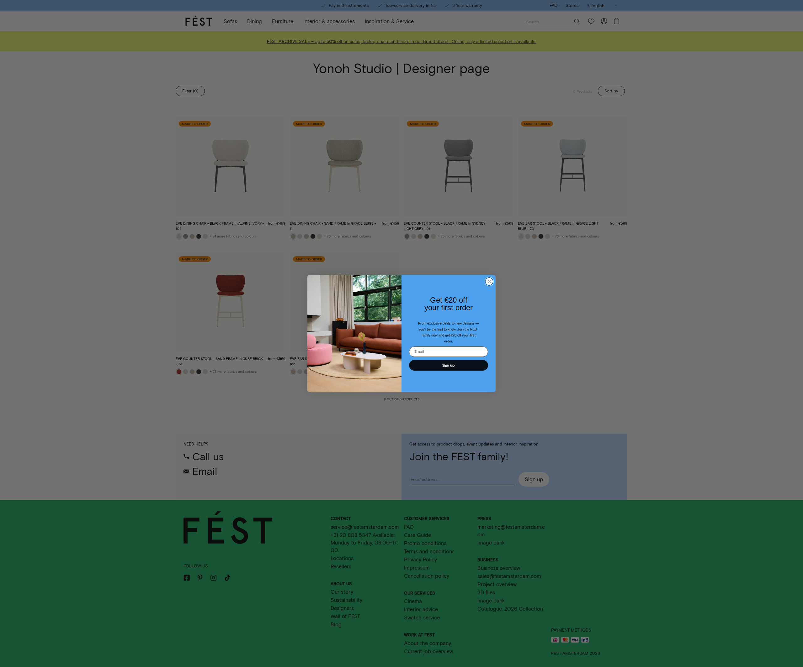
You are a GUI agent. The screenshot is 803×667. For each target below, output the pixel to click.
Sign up (448, 365)
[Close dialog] (489, 281)
